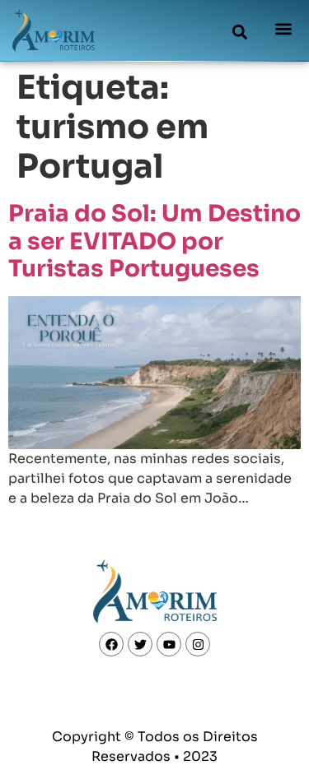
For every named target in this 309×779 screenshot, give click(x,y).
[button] (240, 31)
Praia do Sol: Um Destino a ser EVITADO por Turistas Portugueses (154, 241)
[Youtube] (169, 644)
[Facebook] (111, 644)
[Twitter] (140, 644)
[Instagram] (197, 644)
